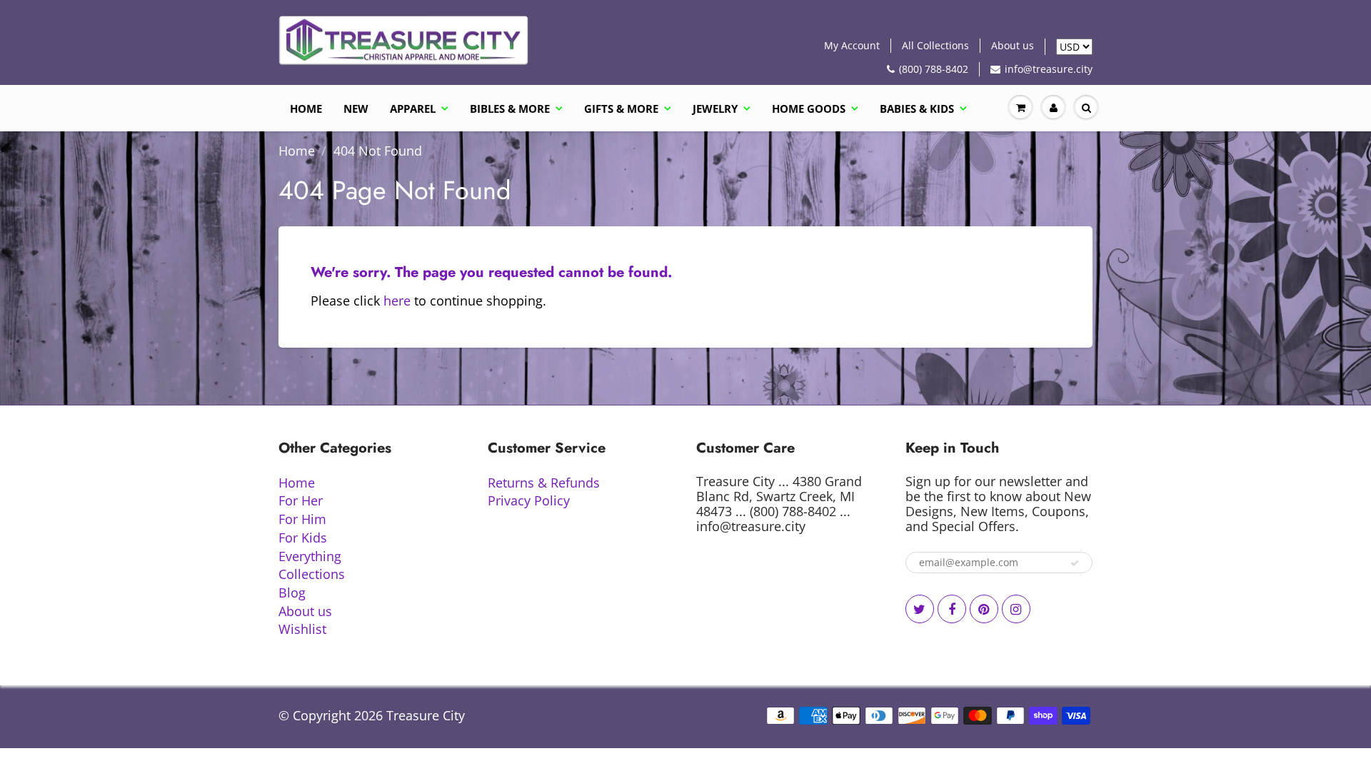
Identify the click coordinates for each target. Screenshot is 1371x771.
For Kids (302, 537)
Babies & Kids (917, 108)
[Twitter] (919, 609)
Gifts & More (621, 108)
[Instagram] (1016, 609)
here (397, 300)
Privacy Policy (529, 500)
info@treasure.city (1049, 69)
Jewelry (715, 108)
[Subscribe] (1075, 563)
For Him (302, 519)
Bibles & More (510, 108)
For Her (300, 500)
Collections (311, 574)
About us (1012, 45)
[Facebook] (952, 609)
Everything (309, 556)
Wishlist (302, 629)
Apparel (413, 108)
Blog (292, 592)
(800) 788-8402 (933, 69)
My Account (852, 45)
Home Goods (808, 108)
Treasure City (425, 715)
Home (306, 108)
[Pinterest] (984, 609)
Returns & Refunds (544, 482)
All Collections (935, 45)
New (355, 108)
